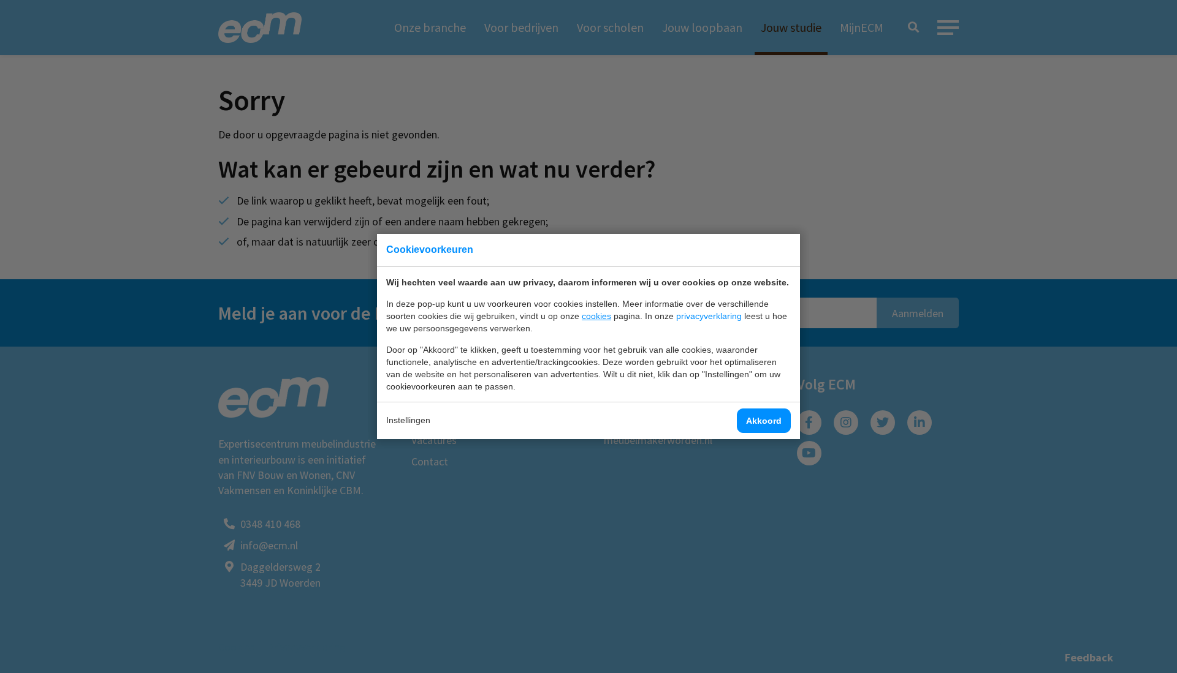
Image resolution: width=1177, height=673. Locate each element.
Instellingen (408, 420)
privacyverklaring (709, 316)
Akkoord (764, 421)
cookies (596, 316)
